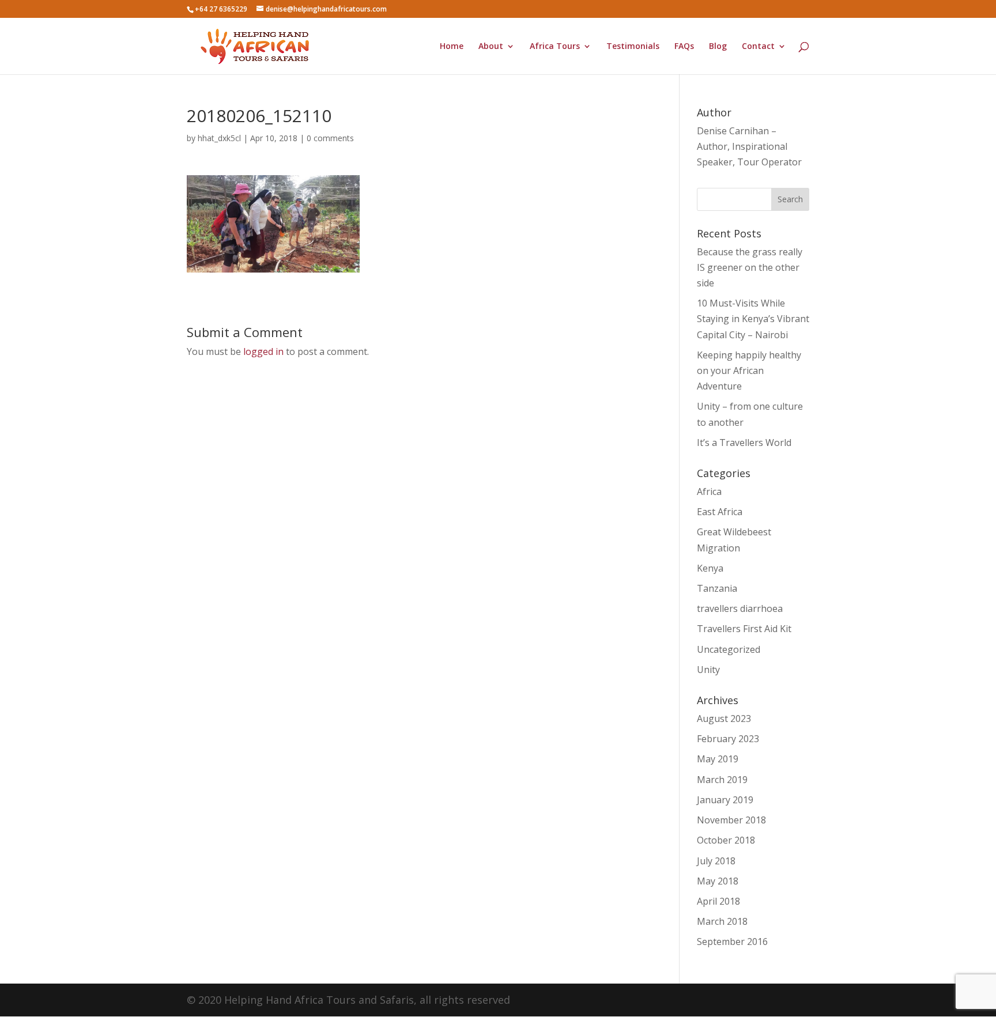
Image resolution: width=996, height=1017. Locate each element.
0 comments (330, 138)
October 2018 (726, 840)
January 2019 (725, 799)
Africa (709, 491)
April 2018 (718, 901)
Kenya (710, 568)
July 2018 (716, 861)
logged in (263, 351)
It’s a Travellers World (744, 442)
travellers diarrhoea (740, 608)
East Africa (719, 511)
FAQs (684, 46)
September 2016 (732, 941)
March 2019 (722, 779)
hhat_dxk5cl (219, 138)
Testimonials (632, 46)
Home (451, 46)
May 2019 (717, 759)
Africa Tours (555, 46)
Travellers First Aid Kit (744, 628)
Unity (708, 669)
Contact (758, 46)
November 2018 (731, 820)
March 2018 (722, 921)
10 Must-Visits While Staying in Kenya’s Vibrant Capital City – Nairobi (753, 319)
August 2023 (724, 718)
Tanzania (717, 588)
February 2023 (728, 738)
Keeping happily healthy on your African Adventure (749, 370)
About (490, 46)
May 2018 (717, 881)
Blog (718, 46)
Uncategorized (728, 649)
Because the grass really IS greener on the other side (749, 267)
